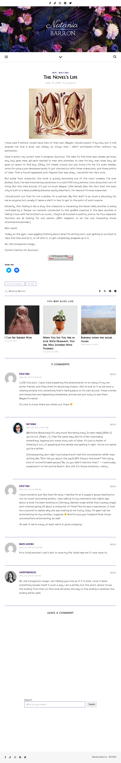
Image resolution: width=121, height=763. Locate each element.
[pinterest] (65, 3)
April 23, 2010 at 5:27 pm (37, 427)
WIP (54, 72)
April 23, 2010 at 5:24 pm (30, 377)
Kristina (24, 373)
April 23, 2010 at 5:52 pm (30, 489)
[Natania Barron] (60, 29)
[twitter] (70, 3)
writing (64, 72)
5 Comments (69, 82)
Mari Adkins (26, 544)
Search (28, 699)
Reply (113, 374)
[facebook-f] (50, 3)
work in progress (15, 284)
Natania (31, 424)
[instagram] (60, 3)
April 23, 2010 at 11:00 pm (30, 547)
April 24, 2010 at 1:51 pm (30, 576)
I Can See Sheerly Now (18, 337)
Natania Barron (17, 291)
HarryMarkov (27, 572)
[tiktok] (55, 3)
